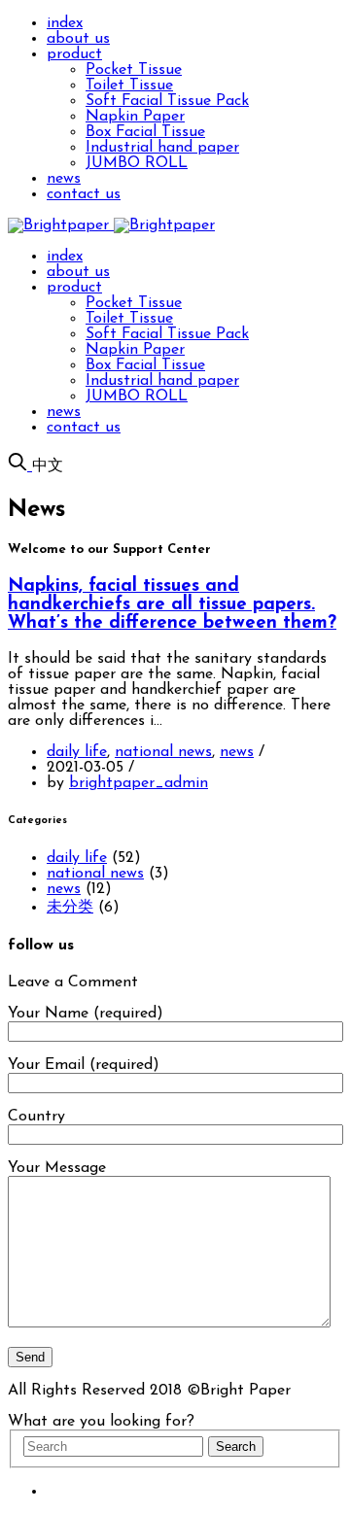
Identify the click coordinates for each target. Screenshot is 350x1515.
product (74, 54)
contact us (84, 194)
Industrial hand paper (162, 147)
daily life (77, 752)
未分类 (70, 907)
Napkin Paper (135, 116)
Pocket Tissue (134, 70)
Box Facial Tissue (145, 132)
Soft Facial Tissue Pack (167, 101)
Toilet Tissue (129, 85)
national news (163, 752)
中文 (47, 466)
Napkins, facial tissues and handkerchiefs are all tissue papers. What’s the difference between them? (172, 605)
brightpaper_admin (138, 783)
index (65, 23)
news (64, 179)
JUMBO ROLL (137, 163)
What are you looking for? (101, 1421)
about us (78, 39)
